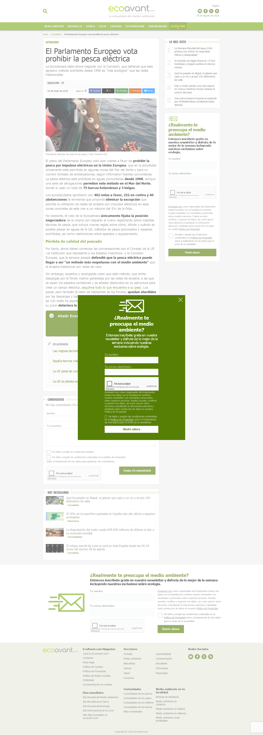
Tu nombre (111, 354)
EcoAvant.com (112, 392)
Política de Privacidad (115, 411)
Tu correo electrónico (118, 366)
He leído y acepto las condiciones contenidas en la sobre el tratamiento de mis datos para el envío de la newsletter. (131, 419)
